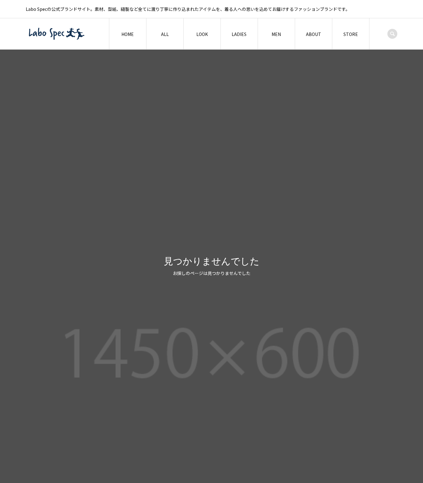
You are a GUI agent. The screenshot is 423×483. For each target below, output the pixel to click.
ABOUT (313, 34)
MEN (276, 34)
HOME (127, 34)
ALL (165, 34)
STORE (350, 34)
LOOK (202, 34)
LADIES (239, 34)
